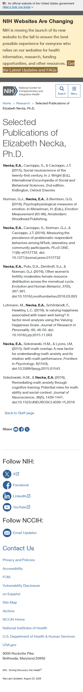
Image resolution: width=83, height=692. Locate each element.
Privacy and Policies (19, 560)
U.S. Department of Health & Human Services (39, 636)
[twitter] (27, 429)
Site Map (10, 602)
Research (23, 103)
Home (7, 103)
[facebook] (21, 429)
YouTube (19, 507)
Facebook (21, 485)
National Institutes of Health (25, 628)
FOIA (6, 577)
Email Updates (25, 532)
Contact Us (18, 548)
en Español (11, 594)
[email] (15, 429)
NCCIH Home (14, 619)
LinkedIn (20, 496)
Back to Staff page (19, 413)
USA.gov (9, 644)
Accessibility (13, 568)
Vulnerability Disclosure (21, 585)
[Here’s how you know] (41, 5)
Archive (9, 611)
